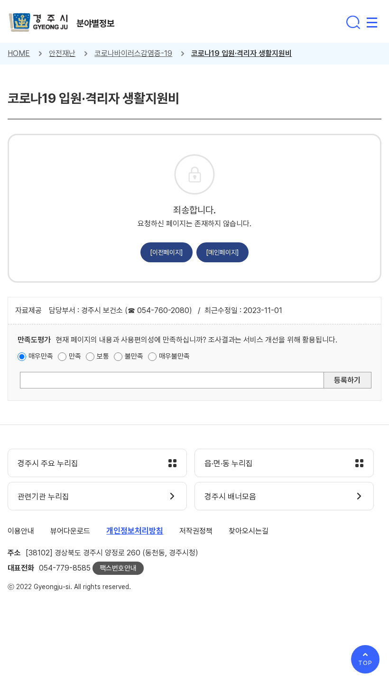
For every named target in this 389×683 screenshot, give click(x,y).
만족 (75, 356)
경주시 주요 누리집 (48, 463)
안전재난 (62, 53)
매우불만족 (174, 356)
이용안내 (21, 530)
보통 (103, 356)
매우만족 (40, 356)
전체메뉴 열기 (371, 22)
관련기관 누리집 (43, 496)
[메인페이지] (222, 252)
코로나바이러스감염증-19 (133, 53)
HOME (19, 53)
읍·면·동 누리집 (228, 463)
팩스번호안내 (118, 568)
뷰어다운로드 (70, 530)
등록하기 (347, 380)
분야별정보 (95, 23)
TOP (365, 662)
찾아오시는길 (249, 530)
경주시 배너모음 (230, 496)
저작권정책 (196, 530)
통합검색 (352, 22)
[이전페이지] (166, 252)
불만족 (134, 356)
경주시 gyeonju (38, 22)
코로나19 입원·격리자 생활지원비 (241, 53)
